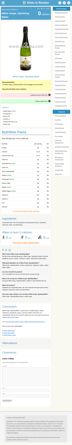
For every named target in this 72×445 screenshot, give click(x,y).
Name (3, 388)
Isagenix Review (60, 21)
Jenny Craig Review (61, 25)
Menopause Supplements (59, 158)
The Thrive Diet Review (60, 76)
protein (30, 84)
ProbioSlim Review (61, 106)
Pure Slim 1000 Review (60, 53)
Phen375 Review (60, 62)
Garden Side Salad (8, 333)
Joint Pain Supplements (59, 141)
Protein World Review (62, 29)
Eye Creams (59, 136)
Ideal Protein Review (61, 37)
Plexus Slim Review (61, 81)
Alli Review (58, 58)
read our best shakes (13, 317)
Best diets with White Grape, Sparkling (14, 89)
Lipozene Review (60, 101)
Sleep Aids (58, 174)
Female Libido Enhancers (59, 165)
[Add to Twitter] (64, 2)
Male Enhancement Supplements (61, 152)
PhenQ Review (59, 41)
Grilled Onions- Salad (9, 335)
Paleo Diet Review (61, 33)
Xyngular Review (60, 89)
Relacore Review (60, 97)
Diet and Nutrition (60, 116)
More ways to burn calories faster (26, 243)
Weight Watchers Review (60, 47)
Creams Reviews (60, 132)
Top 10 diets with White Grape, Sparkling (26, 211)
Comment (4, 366)
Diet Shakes (59, 124)
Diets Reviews (59, 128)
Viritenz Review (60, 17)
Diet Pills (58, 120)
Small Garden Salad (9, 330)
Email (3, 393)
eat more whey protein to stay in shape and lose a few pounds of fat (25, 321)
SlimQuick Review (60, 93)
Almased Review (60, 85)
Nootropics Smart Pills (62, 147)
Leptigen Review (60, 66)
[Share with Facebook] (59, 2)
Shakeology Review (61, 12)
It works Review (60, 70)
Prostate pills (59, 170)
